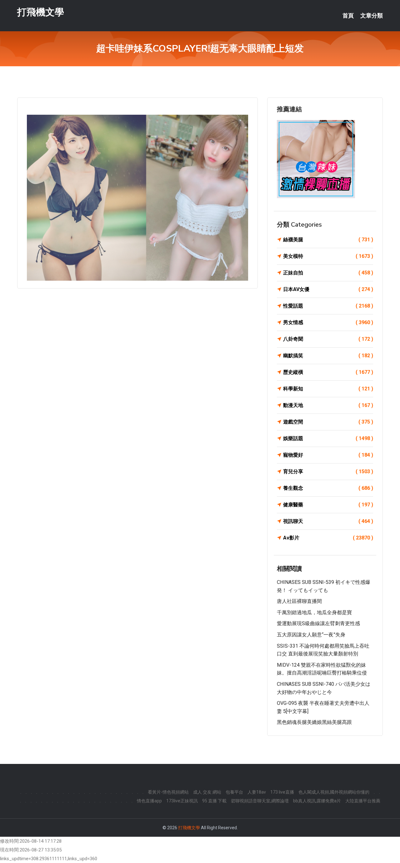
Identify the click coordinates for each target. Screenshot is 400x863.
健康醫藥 (328, 505)
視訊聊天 (328, 521)
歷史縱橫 (328, 372)
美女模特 (328, 256)
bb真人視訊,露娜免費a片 (317, 800)
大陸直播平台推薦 (362, 800)
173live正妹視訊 (182, 800)
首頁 (348, 16)
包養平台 (234, 792)
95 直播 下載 (214, 800)
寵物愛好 (328, 455)
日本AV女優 (328, 289)
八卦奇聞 (328, 339)
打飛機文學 (40, 12)
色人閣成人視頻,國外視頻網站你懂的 (333, 792)
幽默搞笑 (328, 356)
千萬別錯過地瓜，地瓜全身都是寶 (314, 612)
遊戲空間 (328, 422)
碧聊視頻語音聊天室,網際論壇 (260, 800)
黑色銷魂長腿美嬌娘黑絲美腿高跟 (314, 722)
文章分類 (371, 16)
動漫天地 (328, 405)
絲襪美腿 (328, 240)
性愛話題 (328, 306)
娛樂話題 (328, 438)
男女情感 (328, 322)
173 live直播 (282, 792)
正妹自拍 (328, 273)
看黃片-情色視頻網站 (168, 792)
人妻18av (257, 792)
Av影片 (328, 538)
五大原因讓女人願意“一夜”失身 (311, 635)
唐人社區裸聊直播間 (299, 601)
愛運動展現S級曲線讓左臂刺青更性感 (318, 623)
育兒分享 (328, 471)
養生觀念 (328, 488)
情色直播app (149, 800)
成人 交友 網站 (207, 792)
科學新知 (328, 389)
